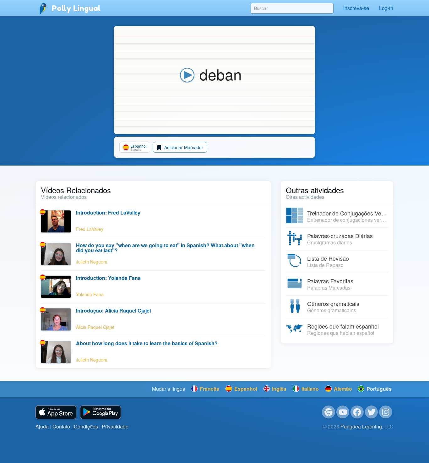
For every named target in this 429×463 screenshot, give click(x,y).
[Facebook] (357, 412)
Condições (86, 426)
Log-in (386, 8)
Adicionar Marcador (183, 147)
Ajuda (42, 426)
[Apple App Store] (55, 412)
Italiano (309, 388)
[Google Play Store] (100, 412)
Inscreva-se (356, 8)
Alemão (342, 388)
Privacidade (115, 426)
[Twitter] (371, 412)
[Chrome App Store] (328, 412)
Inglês (278, 388)
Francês (208, 388)
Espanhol (245, 388)
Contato (61, 426)
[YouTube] (343, 412)
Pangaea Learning (361, 426)
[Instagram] (385, 412)
